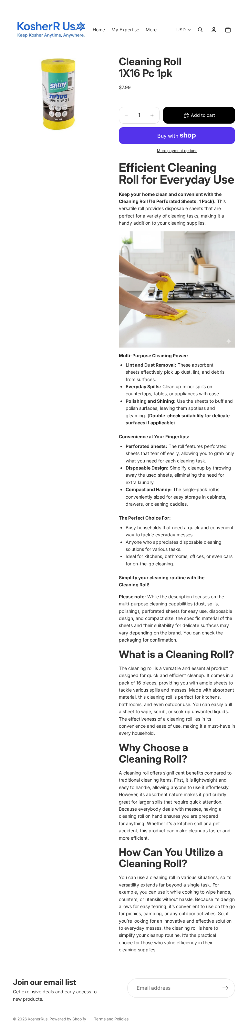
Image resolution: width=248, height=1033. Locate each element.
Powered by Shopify (67, 1019)
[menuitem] (151, 30)
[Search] (200, 30)
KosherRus (37, 1019)
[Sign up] (225, 988)
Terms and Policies (111, 1019)
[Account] (214, 30)
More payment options (177, 150)
